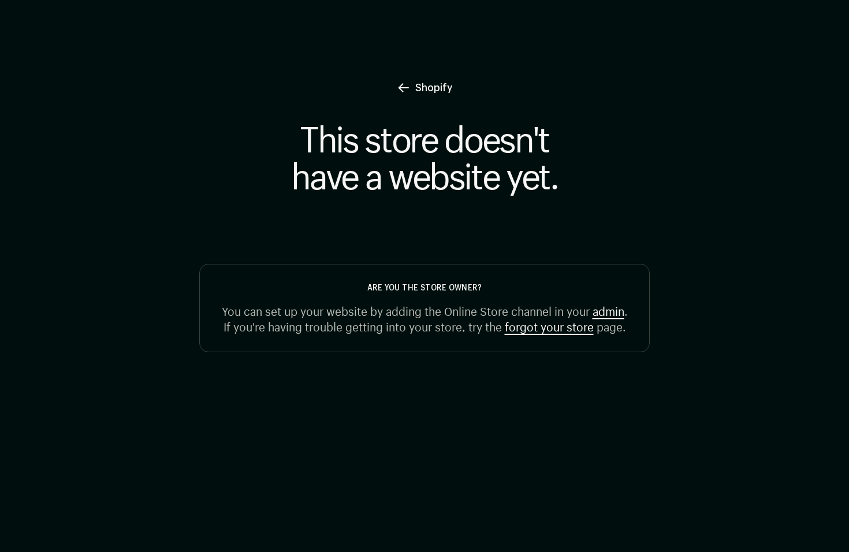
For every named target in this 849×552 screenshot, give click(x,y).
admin (608, 310)
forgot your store (549, 325)
